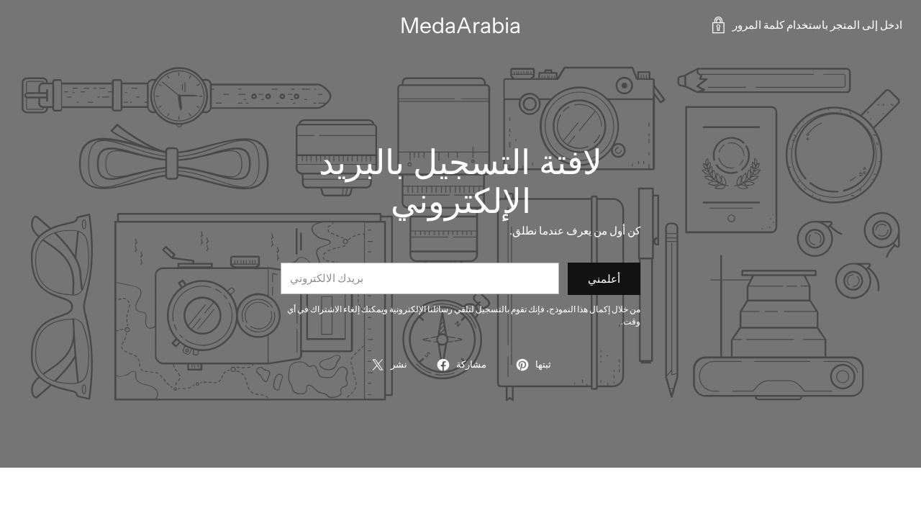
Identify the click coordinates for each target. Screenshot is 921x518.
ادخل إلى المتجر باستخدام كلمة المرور (817, 25)
